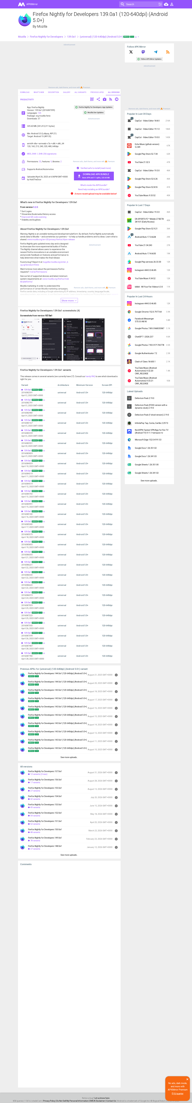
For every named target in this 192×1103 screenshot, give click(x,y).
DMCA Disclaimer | (98, 1101)
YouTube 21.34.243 (143, 245)
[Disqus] (69, 976)
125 (39, 113)
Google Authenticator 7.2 (146, 353)
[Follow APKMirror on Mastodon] (143, 53)
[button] (92, 100)
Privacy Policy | (50, 1101)
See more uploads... (69, 757)
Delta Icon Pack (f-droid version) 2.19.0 (152, 415)
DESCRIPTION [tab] (53, 92)
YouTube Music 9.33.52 (145, 195)
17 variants (35, 782)
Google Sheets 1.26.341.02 (147, 473)
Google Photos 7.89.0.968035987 (149, 328)
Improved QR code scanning (34, 217)
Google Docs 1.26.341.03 (146, 456)
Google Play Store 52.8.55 (146, 187)
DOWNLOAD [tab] (25, 92)
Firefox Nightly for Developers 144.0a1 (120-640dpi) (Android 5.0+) (57, 673)
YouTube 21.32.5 (142, 162)
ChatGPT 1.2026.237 (144, 337)
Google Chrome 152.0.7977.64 (148, 312)
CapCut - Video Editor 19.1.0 (147, 129)
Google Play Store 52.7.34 (146, 154)
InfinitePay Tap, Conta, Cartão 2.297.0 (151, 423)
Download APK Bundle (96, 176)
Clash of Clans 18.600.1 (145, 361)
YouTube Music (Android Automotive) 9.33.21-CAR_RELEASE (146, 381)
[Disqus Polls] (69, 903)
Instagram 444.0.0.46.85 (145, 270)
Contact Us (111, 1101)
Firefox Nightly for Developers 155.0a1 (45, 788)
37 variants (35, 849)
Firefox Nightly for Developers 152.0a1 (45, 813)
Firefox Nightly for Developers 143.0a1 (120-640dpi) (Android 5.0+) (57, 690)
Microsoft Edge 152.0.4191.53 (148, 440)
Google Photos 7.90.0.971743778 (149, 345)
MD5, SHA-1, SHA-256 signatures (42, 154)
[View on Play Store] (104, 100)
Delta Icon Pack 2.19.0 (144, 398)
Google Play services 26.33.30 (148, 262)
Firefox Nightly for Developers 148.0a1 (45, 846)
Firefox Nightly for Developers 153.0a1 (45, 804)
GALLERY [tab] (66, 92)
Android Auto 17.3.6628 (145, 237)
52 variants (35, 824)
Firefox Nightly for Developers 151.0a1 (45, 821)
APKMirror (32, 4)
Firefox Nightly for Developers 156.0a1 (45, 780)
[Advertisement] (69, 66)
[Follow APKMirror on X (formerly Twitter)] (131, 53)
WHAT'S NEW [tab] (39, 92)
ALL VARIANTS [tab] (80, 92)
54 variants (35, 816)
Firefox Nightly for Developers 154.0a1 (45, 796)
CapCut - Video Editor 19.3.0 (147, 170)
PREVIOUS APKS (97, 92)
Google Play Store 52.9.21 (146, 229)
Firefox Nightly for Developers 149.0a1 (45, 838)
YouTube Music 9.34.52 (145, 278)
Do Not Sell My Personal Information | (73, 1101)
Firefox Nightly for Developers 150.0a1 (45, 829)
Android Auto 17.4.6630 (145, 253)
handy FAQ (90, 376)
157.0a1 (48, 315)
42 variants (35, 799)
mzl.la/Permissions (38, 272)
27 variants (35, 791)
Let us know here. (102, 1098)
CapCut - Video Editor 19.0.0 (147, 137)
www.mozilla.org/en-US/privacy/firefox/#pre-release (51, 239)
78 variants (35, 840)
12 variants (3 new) (38, 774)
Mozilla (42, 26)
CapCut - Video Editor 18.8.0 (147, 121)
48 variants (35, 832)
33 (40, 161)
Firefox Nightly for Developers (46, 36)
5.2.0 (35, 207)
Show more (68, 300)
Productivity (27, 99)
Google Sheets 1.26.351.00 (147, 464)
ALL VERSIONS (114, 92)
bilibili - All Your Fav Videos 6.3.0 (149, 287)
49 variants (35, 807)
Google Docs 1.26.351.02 (146, 448)
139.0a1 (71, 36)
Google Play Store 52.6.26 (146, 179)
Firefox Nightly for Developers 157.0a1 (45, 771)
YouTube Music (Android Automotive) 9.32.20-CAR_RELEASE (146, 371)
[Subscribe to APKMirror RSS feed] (168, 53)
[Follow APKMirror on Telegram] (155, 53)
